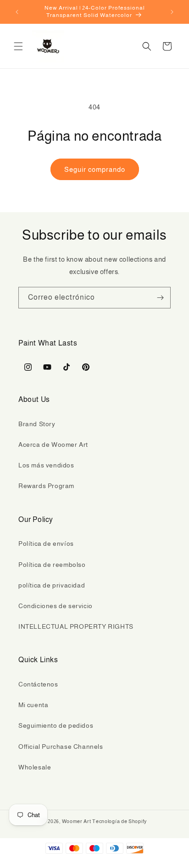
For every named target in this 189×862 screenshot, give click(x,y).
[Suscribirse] (160, 297)
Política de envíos (46, 543)
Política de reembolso (52, 564)
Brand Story (37, 424)
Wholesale (34, 767)
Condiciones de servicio (55, 605)
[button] (18, 46)
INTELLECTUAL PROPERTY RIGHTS (75, 626)
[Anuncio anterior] (17, 12)
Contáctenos (38, 684)
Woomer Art (76, 821)
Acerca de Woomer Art (53, 444)
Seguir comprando (94, 169)
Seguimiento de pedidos (55, 725)
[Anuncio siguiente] (172, 12)
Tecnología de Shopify (119, 821)
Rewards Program (46, 485)
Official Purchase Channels (60, 746)
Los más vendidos (46, 465)
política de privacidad (51, 585)
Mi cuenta (33, 704)
